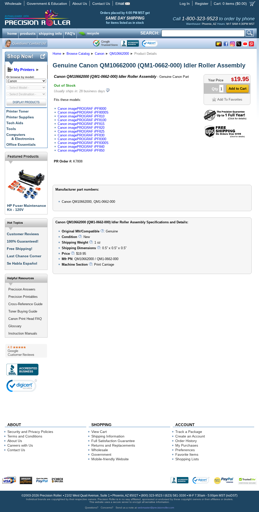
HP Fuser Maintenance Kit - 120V (26, 208)
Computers (20, 137)
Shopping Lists (187, 459)
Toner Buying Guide (22, 311)
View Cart (99, 432)
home (12, 32)
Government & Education (47, 4)
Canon (99, 54)
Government (101, 454)
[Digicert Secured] (21, 385)
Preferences (185, 450)
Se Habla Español (22, 263)
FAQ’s (70, 32)
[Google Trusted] (105, 43)
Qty (215, 89)
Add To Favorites (229, 99)
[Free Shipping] (225, 137)
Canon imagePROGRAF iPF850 (81, 150)
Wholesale (13, 4)
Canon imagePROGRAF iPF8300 (82, 139)
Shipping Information (107, 436)
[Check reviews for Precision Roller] (26, 351)
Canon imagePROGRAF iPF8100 (82, 120)
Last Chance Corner (24, 256)
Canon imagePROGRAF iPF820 (81, 128)
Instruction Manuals (22, 333)
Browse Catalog (78, 54)
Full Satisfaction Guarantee (113, 441)
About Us (79, 4)
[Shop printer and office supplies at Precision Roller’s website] (63, 18)
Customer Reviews (23, 234)
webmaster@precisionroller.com (156, 507)
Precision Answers (21, 289)
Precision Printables (23, 297)
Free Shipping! (19, 249)
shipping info (50, 32)
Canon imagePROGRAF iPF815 (81, 124)
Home (57, 54)
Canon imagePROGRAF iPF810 (81, 116)
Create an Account (190, 436)
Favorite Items (186, 454)
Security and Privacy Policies (30, 432)
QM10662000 (119, 54)
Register (201, 4)
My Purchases (186, 445)
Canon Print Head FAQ (25, 319)
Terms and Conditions (24, 436)
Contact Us (101, 4)
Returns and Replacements (113, 445)
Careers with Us (20, 445)
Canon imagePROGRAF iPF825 (81, 131)
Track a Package (188, 432)
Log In (185, 4)
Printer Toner (17, 111)
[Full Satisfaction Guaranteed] (225, 119)
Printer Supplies (20, 117)
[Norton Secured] (154, 43)
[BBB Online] (130, 43)
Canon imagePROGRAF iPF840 (81, 147)
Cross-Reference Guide (25, 304)
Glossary (14, 326)
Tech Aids (14, 123)
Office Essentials (21, 144)
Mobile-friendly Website (110, 459)
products (28, 32)
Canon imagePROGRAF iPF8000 (82, 109)
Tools (11, 129)
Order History (186, 441)
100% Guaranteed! (22, 241)
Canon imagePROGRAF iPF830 (81, 135)
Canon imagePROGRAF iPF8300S (83, 143)
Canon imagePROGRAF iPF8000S (83, 112)
